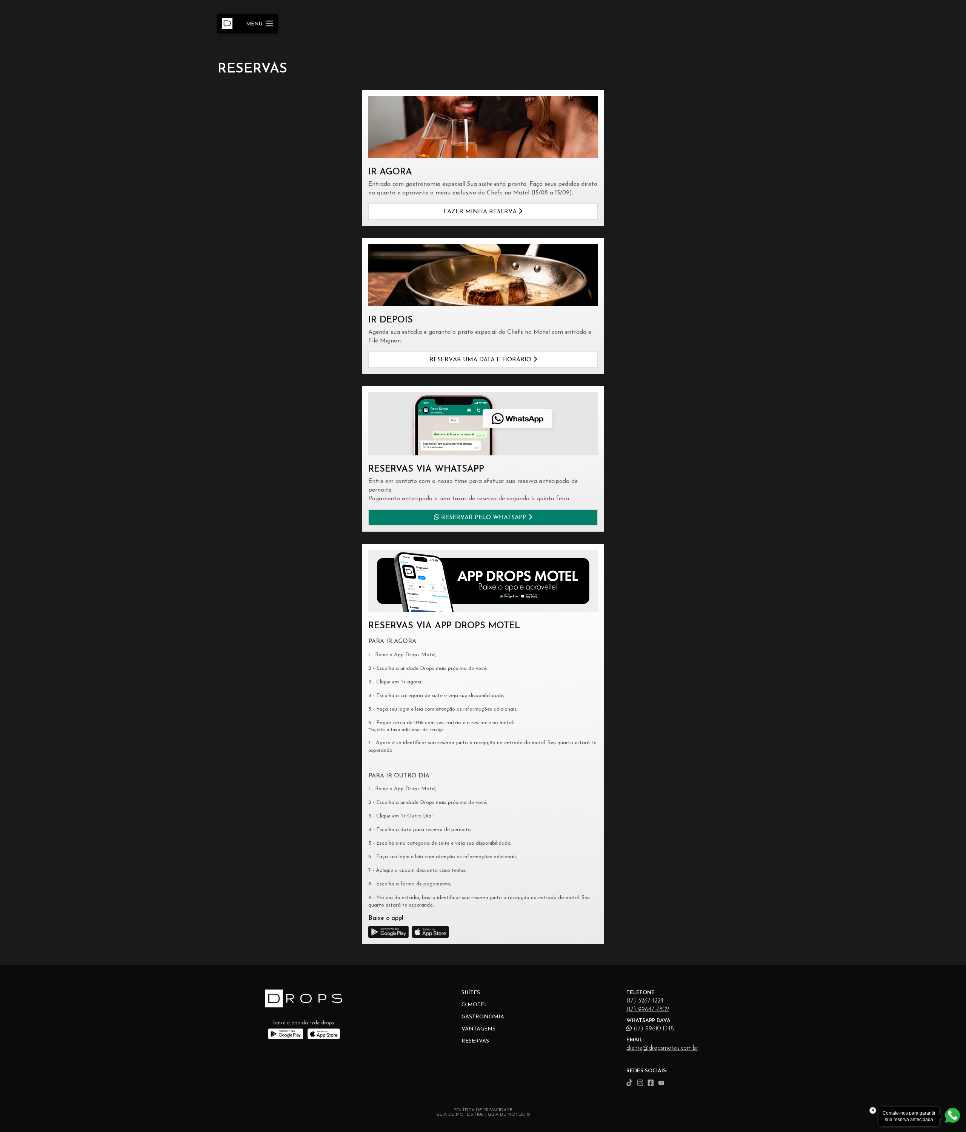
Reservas (475, 1041)
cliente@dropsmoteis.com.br (662, 1048)
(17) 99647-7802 (647, 1010)
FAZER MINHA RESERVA (481, 212)
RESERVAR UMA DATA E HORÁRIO (481, 360)
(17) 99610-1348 (653, 1029)
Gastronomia (482, 1017)
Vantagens (478, 1029)
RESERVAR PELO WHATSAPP (483, 518)
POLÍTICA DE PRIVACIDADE (483, 1110)
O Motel (474, 1005)
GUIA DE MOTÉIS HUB (460, 1114)
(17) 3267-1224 (644, 1001)
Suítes (470, 993)
